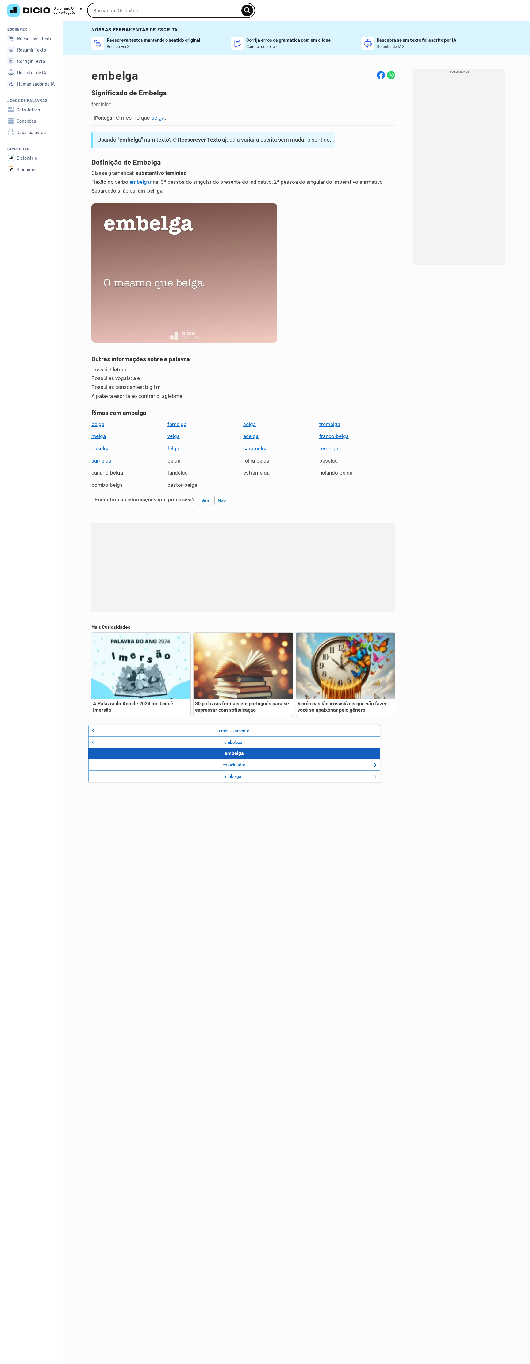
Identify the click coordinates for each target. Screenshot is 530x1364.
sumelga (101, 461)
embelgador (234, 764)
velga (173, 436)
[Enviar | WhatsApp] (391, 75)
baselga (100, 448)
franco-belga (334, 436)
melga (98, 436)
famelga (176, 424)
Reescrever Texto (199, 139)
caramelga (255, 448)
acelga (251, 436)
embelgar (140, 182)
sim (205, 500)
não (222, 500)
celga (249, 424)
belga (158, 117)
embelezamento (234, 730)
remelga (328, 448)
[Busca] (247, 10)
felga (173, 448)
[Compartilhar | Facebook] (381, 75)
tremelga (329, 424)
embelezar (234, 742)
